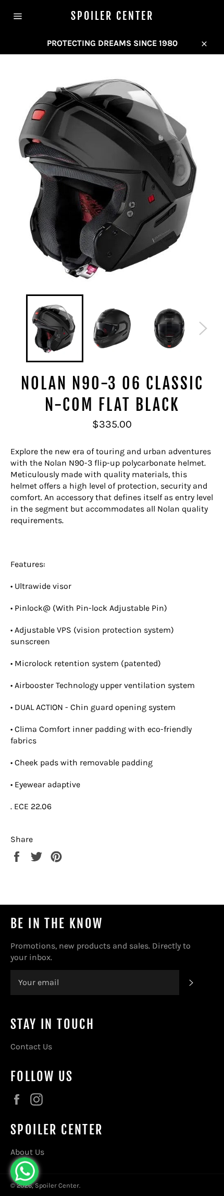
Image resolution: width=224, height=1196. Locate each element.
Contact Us (31, 1046)
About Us (27, 1152)
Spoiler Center (112, 15)
